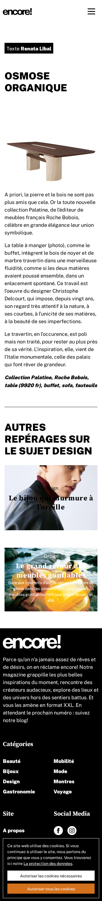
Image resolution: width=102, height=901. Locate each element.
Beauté (11, 760)
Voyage (63, 791)
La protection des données (48, 863)
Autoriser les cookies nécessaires (51, 875)
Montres (64, 780)
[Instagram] (71, 830)
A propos (14, 829)
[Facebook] (58, 830)
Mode (60, 770)
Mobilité (64, 760)
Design (11, 780)
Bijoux (11, 770)
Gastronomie (19, 791)
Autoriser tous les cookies (51, 888)
